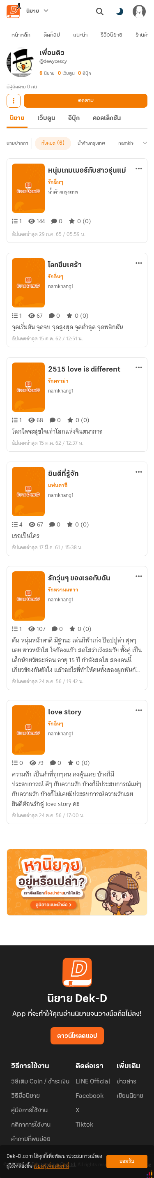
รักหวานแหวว (63, 590)
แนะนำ (80, 35)
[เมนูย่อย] (143, 143)
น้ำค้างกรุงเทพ (91, 143)
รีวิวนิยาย (111, 35)
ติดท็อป (52, 35)
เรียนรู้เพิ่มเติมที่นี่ (51, 1166)
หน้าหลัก (20, 35)
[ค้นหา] (100, 11)
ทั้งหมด (48, 143)
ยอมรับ (127, 1161)
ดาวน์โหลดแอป (77, 1036)
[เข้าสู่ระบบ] (139, 11)
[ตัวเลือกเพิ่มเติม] (14, 101)
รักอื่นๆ (55, 182)
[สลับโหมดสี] (119, 11)
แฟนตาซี (57, 485)
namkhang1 (131, 143)
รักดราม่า (58, 381)
